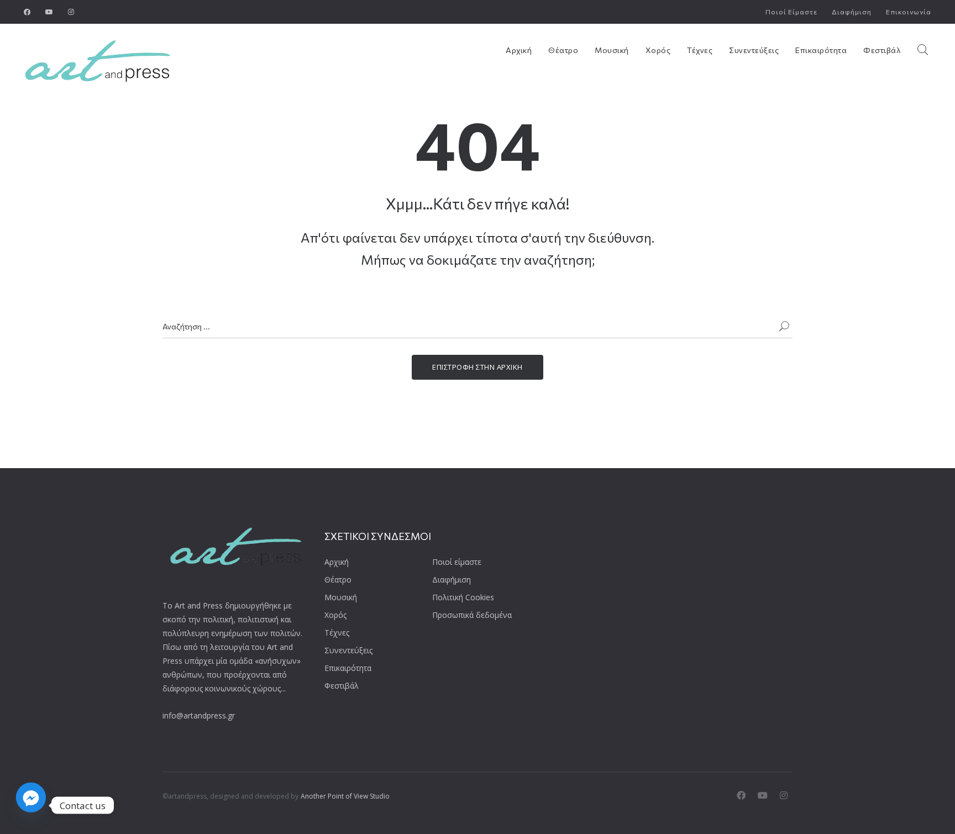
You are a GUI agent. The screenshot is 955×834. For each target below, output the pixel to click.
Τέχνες (699, 50)
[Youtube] (49, 12)
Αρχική (519, 50)
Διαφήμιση (852, 11)
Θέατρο (563, 50)
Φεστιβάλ (881, 50)
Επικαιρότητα (821, 50)
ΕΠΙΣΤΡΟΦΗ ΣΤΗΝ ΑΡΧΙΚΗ (477, 367)
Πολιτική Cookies (463, 597)
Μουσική (612, 50)
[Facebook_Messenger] (31, 805)
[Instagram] (71, 12)
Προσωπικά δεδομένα (472, 615)
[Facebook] (27, 12)
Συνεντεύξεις (754, 50)
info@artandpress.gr (198, 715)
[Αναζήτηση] (784, 326)
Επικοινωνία (908, 11)
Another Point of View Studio (345, 796)
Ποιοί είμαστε (456, 562)
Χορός (658, 50)
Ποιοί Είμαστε (791, 11)
